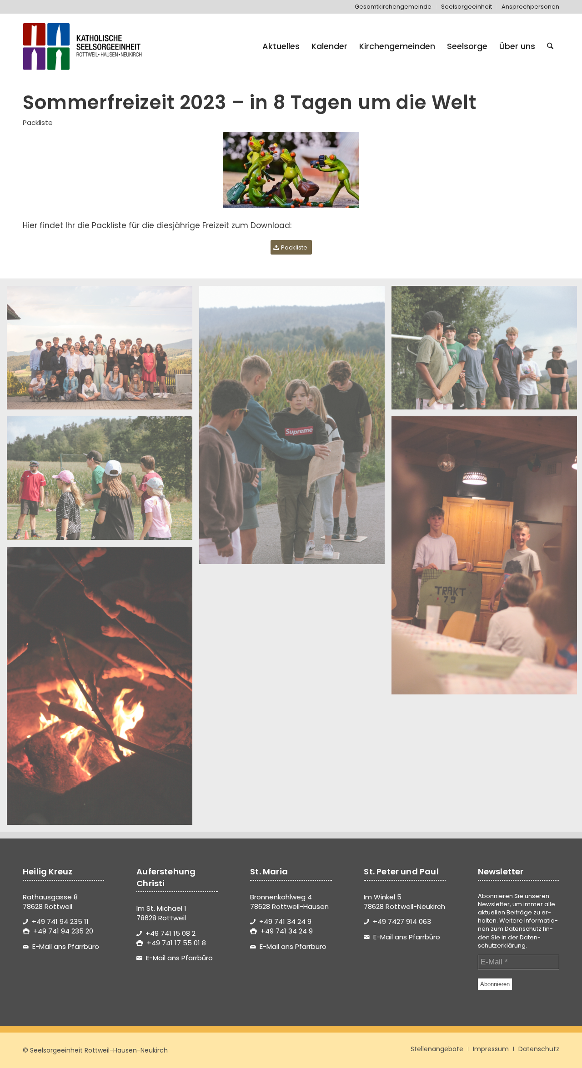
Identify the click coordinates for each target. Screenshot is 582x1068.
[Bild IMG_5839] (103, 351)
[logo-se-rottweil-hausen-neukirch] (84, 46)
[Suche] (550, 46)
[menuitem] (393, 7)
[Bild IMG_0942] (103, 481)
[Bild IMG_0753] (103, 689)
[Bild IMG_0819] (295, 428)
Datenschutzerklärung (509, 941)
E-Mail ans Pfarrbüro (65, 946)
